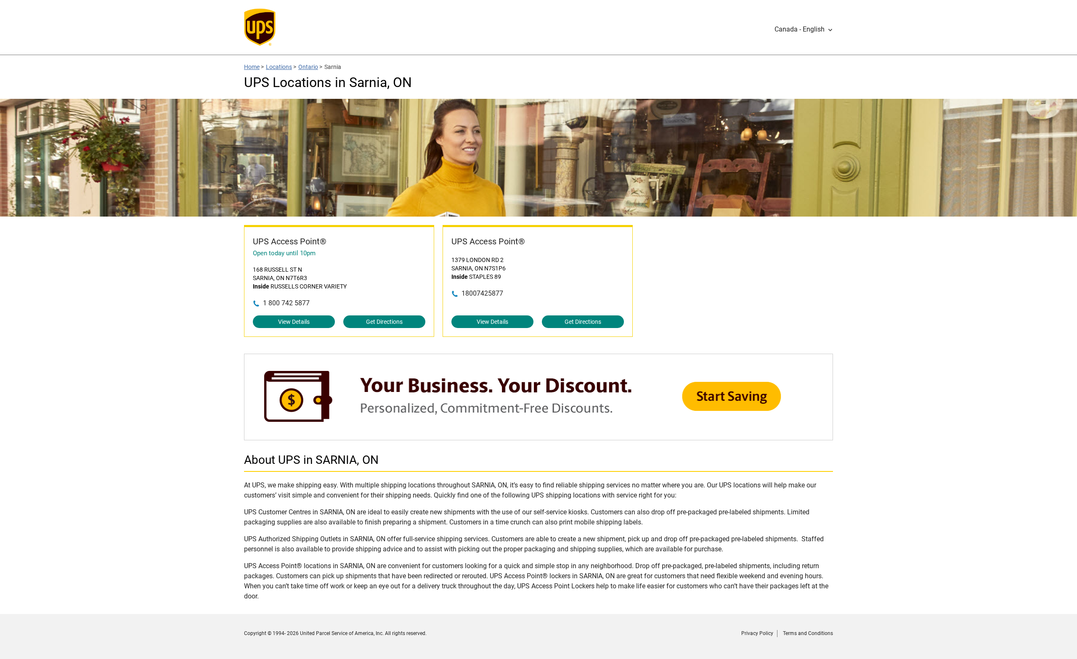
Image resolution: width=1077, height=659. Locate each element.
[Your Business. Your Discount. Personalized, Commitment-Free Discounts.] (538, 436)
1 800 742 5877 (286, 303)
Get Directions (384, 321)
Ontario (308, 67)
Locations (279, 67)
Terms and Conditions (808, 633)
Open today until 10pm (284, 253)
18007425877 (482, 293)
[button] (804, 29)
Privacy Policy (757, 633)
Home (252, 67)
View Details (294, 321)
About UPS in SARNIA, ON (311, 460)
